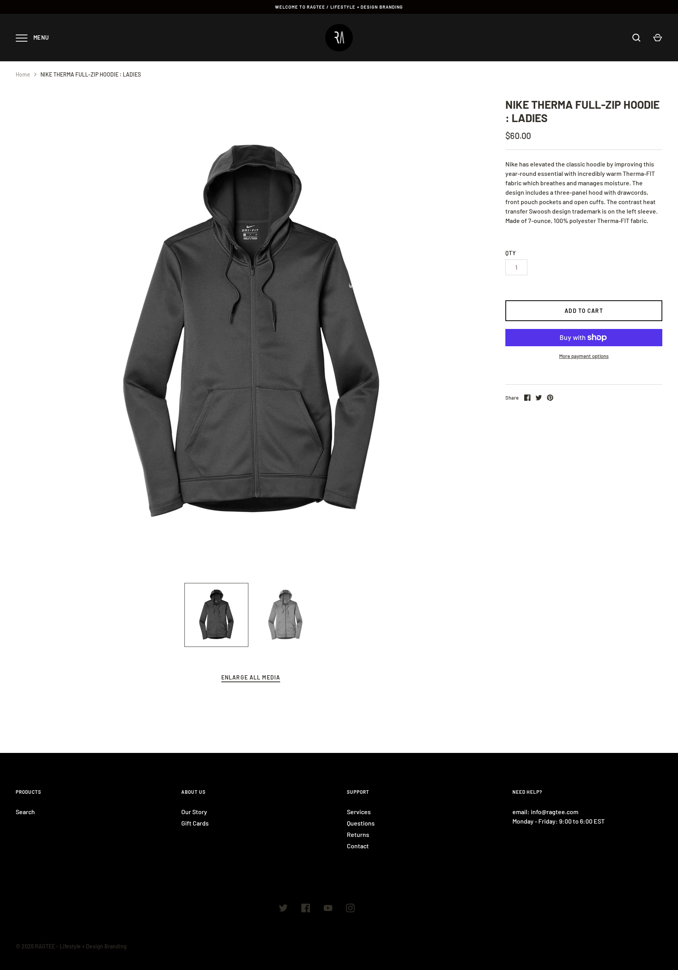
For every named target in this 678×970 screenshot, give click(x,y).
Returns (358, 834)
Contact (358, 845)
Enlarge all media (250, 677)
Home (23, 74)
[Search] (636, 37)
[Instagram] (350, 909)
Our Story (194, 811)
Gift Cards (195, 823)
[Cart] (657, 37)
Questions (361, 823)
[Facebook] (305, 909)
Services (359, 811)
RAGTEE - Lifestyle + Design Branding (81, 946)
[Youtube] (328, 909)
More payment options (584, 356)
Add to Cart (584, 310)
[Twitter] (283, 909)
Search (25, 811)
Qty (510, 253)
